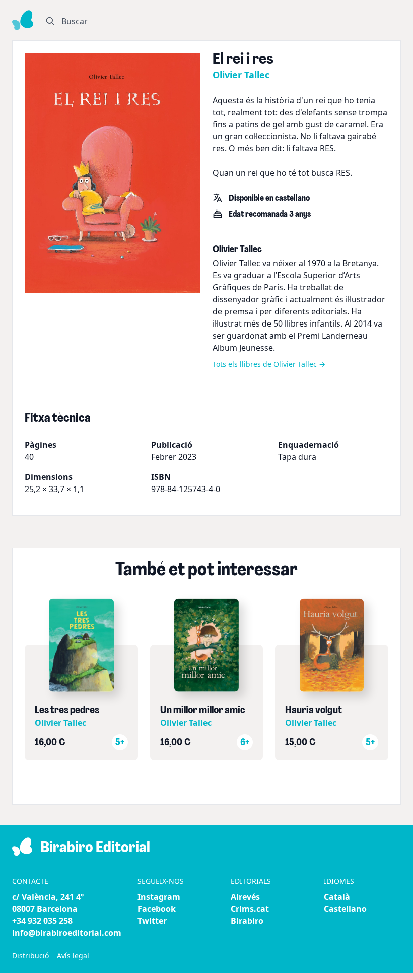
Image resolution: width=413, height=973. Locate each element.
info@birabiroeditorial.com (66, 932)
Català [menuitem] (337, 896)
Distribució (30, 955)
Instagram (158, 896)
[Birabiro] (22, 20)
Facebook (156, 908)
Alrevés (245, 896)
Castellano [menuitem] (345, 908)
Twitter (152, 920)
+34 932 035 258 (42, 920)
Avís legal (73, 955)
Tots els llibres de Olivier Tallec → (269, 364)
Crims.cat (250, 908)
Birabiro (247, 920)
